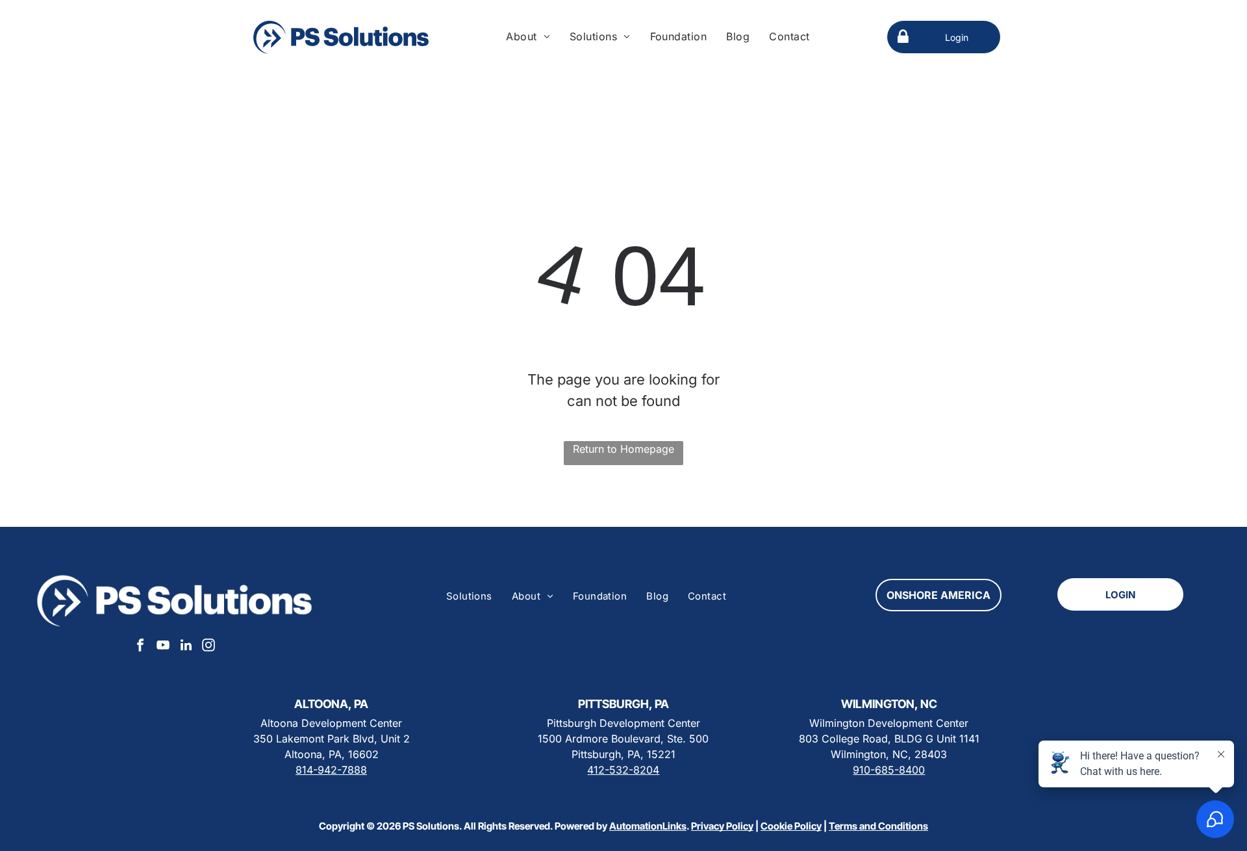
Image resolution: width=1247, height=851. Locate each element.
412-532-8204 (623, 769)
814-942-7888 (331, 769)
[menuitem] (528, 36)
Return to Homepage (623, 448)
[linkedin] (185, 646)
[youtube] (163, 646)
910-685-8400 (889, 769)
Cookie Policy (791, 826)
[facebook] (140, 646)
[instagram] (208, 646)
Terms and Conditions (878, 826)
